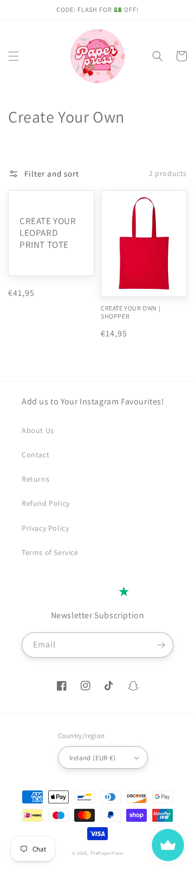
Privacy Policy (45, 528)
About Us (38, 430)
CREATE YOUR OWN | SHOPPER (130, 312)
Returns (35, 479)
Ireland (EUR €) (92, 757)
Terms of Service (50, 552)
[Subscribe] (161, 645)
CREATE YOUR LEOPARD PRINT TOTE (48, 233)
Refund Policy (46, 503)
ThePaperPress (106, 853)
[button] (13, 56)
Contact (35, 454)
